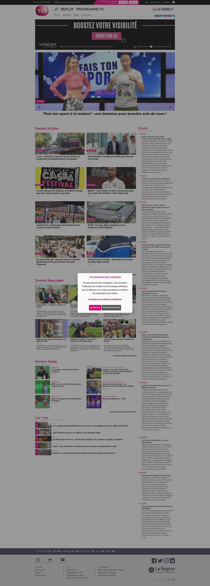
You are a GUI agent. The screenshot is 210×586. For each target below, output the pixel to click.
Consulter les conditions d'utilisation (105, 299)
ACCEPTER (95, 308)
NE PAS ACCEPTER (111, 308)
